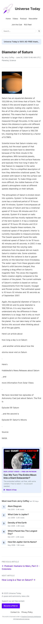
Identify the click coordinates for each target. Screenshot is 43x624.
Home (8, 19)
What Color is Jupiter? (18, 514)
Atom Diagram (15, 506)
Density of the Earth (17, 522)
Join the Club (17, 25)
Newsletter (33, 19)
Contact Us (15, 612)
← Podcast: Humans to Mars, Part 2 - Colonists (20, 567)
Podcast (23, 19)
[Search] (39, 31)
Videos (15, 19)
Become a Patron (11, 606)
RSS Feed (28, 25)
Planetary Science (9, 60)
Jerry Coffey (9, 57)
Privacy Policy (27, 612)
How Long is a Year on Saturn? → (18, 580)
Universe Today (27, 9)
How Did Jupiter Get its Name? (22, 542)
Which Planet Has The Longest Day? (22, 532)
